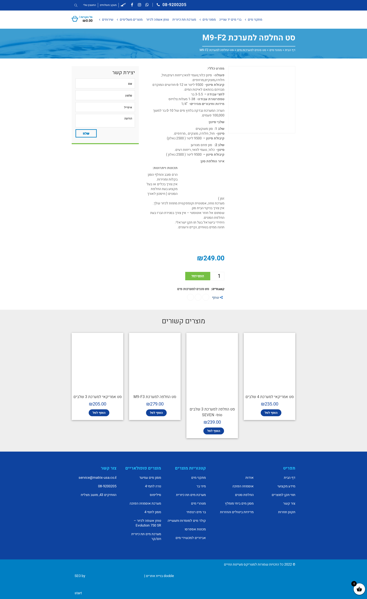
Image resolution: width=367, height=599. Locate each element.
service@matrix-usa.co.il (97, 477)
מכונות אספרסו (195, 529)
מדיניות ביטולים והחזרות (237, 512)
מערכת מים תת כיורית (191, 495)
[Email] (190, 297)
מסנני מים (275, 50)
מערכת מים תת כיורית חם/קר (146, 536)
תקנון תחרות (286, 512)
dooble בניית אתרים (160, 576)
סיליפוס (155, 495)
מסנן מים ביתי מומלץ (239, 503)
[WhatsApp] (198, 297)
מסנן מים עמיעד (150, 477)
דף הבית (290, 50)
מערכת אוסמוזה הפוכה (145, 503)
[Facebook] (205, 297)
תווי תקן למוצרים (283, 495)
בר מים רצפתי (196, 512)
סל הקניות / (86, 18)
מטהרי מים (198, 503)
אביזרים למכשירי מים (190, 538)
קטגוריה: (217, 288)
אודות (249, 477)
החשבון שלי (89, 5)
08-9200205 (174, 5)
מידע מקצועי (286, 486)
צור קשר (289, 503)
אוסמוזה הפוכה (243, 486)
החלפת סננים (244, 495)
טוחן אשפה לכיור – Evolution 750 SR (147, 523)
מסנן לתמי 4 (152, 512)
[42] (261, 99)
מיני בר (201, 486)
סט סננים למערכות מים (251, 50)
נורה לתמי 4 (153, 486)
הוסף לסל (198, 276)
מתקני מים (198, 477)
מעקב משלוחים (108, 5)
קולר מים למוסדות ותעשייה (187, 520)
